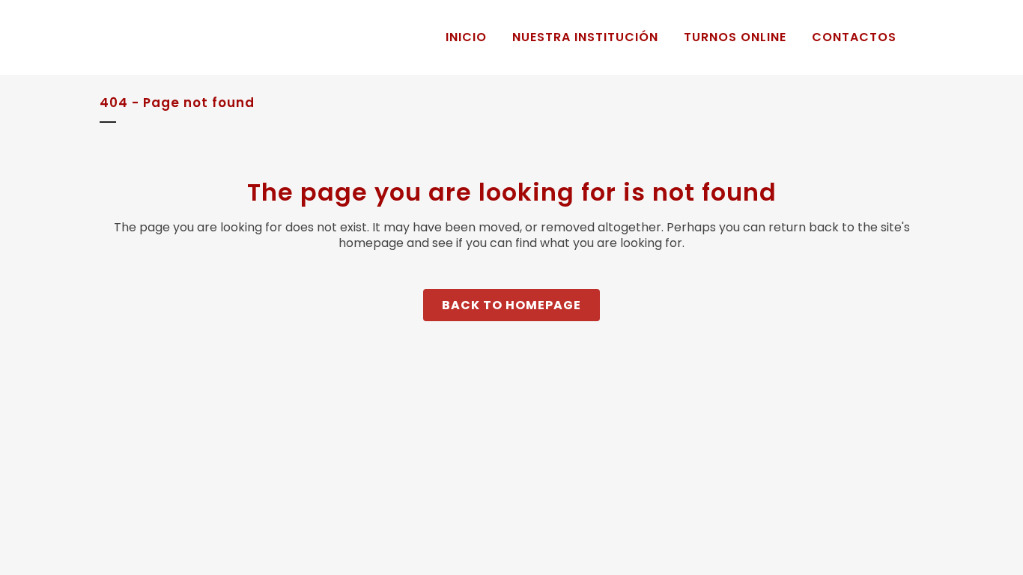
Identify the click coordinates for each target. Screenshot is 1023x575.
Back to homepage (511, 305)
